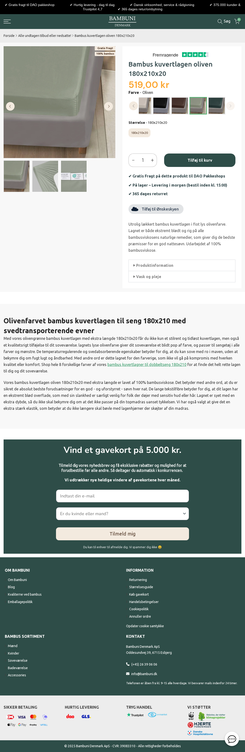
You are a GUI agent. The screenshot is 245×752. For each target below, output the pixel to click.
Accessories (17, 675)
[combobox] (121, 513)
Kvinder (13, 653)
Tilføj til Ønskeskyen (160, 209)
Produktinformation (154, 265)
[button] (182, 265)
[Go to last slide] (10, 106)
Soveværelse (18, 660)
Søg (226, 21)
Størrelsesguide (141, 587)
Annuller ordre (140, 616)
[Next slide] (108, 106)
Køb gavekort (139, 594)
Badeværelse (18, 668)
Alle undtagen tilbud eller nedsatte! (44, 36)
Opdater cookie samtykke (145, 626)
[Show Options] (184, 513)
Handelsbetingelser (144, 602)
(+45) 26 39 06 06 (144, 664)
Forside (9, 36)
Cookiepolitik (139, 609)
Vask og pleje (148, 277)
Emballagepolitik (20, 602)
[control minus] (132, 160)
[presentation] (133, 106)
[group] (17, 176)
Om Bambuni (17, 580)
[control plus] (153, 160)
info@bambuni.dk (144, 674)
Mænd (12, 646)
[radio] (143, 105)
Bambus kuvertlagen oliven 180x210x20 (104, 36)
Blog (11, 587)
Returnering (138, 580)
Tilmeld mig (123, 533)
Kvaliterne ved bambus (25, 594)
